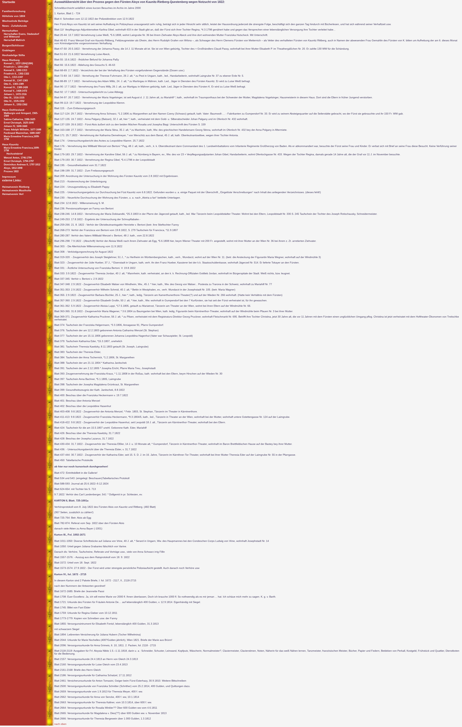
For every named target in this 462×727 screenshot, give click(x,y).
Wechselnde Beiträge (15, 20)
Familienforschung (13, 11)
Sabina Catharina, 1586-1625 (19, 119)
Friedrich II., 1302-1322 (16, 73)
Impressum (9, 176)
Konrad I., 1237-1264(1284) (18, 63)
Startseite (8, 2)
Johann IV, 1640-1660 (15, 126)
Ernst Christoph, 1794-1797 (19, 161)
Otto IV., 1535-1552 (14, 101)
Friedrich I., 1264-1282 (16, 66)
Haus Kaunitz (10, 144)
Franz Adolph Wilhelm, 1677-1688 (22, 129)
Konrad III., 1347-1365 (16, 80)
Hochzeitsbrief (14, 153)
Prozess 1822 (11, 171)
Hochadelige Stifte (13, 55)
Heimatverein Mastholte (16, 190)
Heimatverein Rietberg (15, 186)
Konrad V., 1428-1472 (15, 90)
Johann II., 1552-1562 (15, 104)
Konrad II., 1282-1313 (15, 70)
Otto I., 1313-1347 (13, 77)
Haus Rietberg (11, 60)
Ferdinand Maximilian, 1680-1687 (22, 133)
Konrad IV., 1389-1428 (16, 87)
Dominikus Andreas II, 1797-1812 (22, 164)
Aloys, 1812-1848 (13, 168)
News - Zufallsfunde (14, 25)
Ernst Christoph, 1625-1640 (19, 122)
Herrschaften (10, 30)
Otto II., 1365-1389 (14, 84)
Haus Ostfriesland (13, 109)
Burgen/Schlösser (13, 45)
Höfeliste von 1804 (13, 16)
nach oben (60, 723)
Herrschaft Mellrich (14, 40)
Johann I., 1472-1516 (15, 94)
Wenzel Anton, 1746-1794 (18, 157)
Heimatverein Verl (12, 194)
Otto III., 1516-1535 (14, 97)
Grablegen (8, 50)
